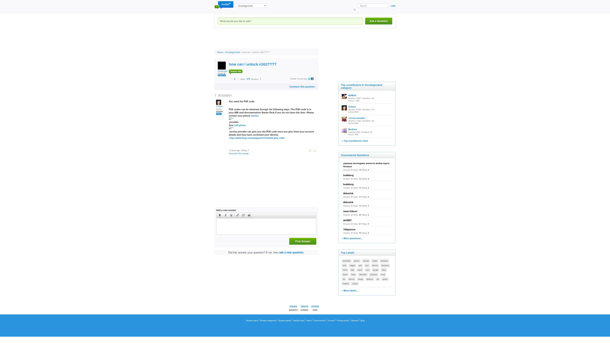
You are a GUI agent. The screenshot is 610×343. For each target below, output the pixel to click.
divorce (351, 279)
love (367, 265)
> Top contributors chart (355, 140)
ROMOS (352, 95)
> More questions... (352, 238)
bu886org (348, 175)
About (309, 320)
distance (369, 279)
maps (353, 274)
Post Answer (303, 241)
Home (220, 52)
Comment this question (302, 86)
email (383, 274)
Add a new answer (226, 210)
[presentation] (220, 215)
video (384, 270)
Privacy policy (343, 320)
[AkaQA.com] (224, 5)
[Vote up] (231, 78)
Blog (363, 320)
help (352, 270)
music (360, 270)
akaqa (360, 279)
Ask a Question (378, 21)
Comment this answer (239, 153)
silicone (375, 265)
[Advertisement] (272, 41)
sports (385, 279)
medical (346, 283)
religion (352, 265)
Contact (331, 320)
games (356, 260)
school (354, 283)
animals (366, 260)
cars (367, 270)
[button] (220, 215)
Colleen (219, 106)
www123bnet (350, 211)
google (375, 270)
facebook (384, 260)
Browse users (252, 320)
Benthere (352, 129)
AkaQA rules (298, 320)
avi (378, 279)
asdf (344, 265)
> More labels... (350, 290)
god (360, 265)
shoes (345, 274)
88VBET (347, 220)
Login (393, 5)
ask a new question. (291, 252)
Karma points (319, 320)
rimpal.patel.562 (225, 70)
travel (345, 270)
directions (385, 265)
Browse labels (285, 320)
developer (346, 260)
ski (344, 279)
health (375, 260)
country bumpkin (356, 117)
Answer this (235, 71)
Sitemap (354, 320)
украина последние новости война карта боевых (366, 164)
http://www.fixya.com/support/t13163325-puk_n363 (257, 137)
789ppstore (349, 229)
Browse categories (268, 320)
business (373, 274)
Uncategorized (232, 52)
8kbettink (348, 193)
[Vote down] (238, 78)
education (363, 274)
